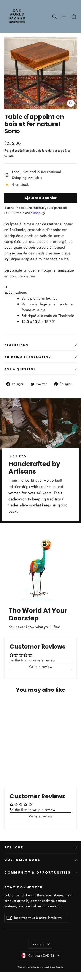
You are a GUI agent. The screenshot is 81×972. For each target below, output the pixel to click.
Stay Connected (23, 887)
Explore (13, 847)
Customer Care (22, 860)
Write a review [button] (40, 666)
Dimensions (16, 345)
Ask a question (20, 369)
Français (37, 944)
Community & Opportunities (37, 872)
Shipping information (27, 357)
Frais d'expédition (16, 150)
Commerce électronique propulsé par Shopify (40, 967)
